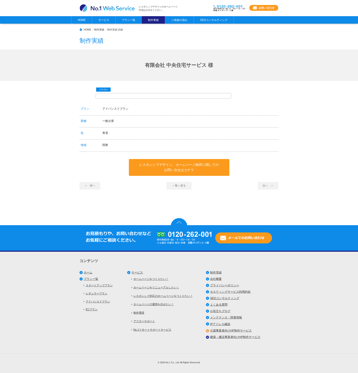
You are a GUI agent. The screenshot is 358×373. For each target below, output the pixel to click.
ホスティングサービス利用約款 (230, 291)
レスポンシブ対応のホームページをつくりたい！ (163, 296)
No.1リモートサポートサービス (152, 329)
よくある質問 (218, 304)
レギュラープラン (96, 293)
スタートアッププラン (99, 285)
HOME (87, 29)
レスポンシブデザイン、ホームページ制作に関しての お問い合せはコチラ (179, 167)
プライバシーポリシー (224, 285)
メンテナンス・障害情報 (226, 317)
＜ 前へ (90, 185)
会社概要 (216, 279)
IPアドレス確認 (220, 324)
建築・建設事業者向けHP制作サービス (235, 337)
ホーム (88, 272)
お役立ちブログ (220, 311)
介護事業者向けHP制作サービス (231, 330)
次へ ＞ (268, 185)
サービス (137, 272)
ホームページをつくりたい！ (150, 279)
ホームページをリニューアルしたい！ (156, 287)
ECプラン (92, 309)
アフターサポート (144, 321)
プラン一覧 (91, 279)
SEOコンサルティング (224, 298)
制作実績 (99, 29)
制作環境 (138, 312)
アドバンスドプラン (98, 301)
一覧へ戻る (179, 185)
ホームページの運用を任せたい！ (153, 304)
